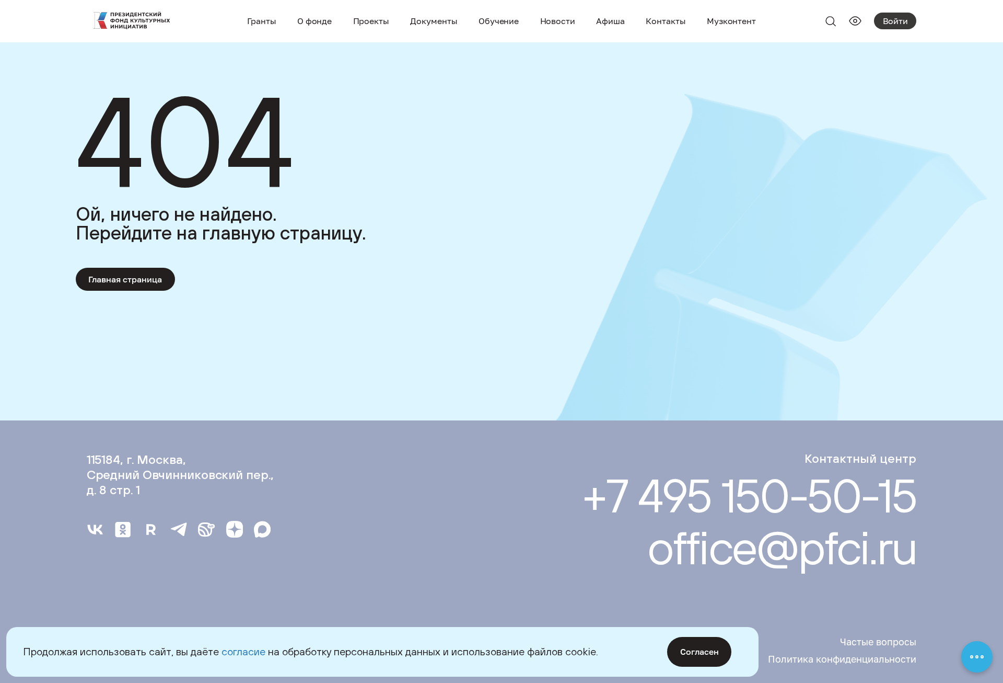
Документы (433, 21)
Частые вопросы (878, 641)
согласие (243, 651)
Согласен (699, 651)
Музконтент (731, 21)
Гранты (261, 21)
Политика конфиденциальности (842, 659)
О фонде (314, 21)
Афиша (610, 21)
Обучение (499, 21)
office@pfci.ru (781, 547)
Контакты (665, 21)
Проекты (371, 21)
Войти (895, 21)
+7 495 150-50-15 (749, 495)
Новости (557, 21)
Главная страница (125, 279)
